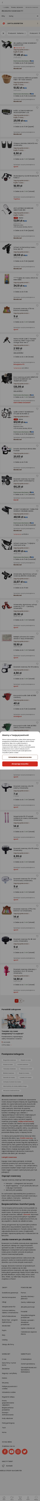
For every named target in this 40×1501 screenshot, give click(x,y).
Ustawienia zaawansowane (20, 757)
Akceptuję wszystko (20, 764)
